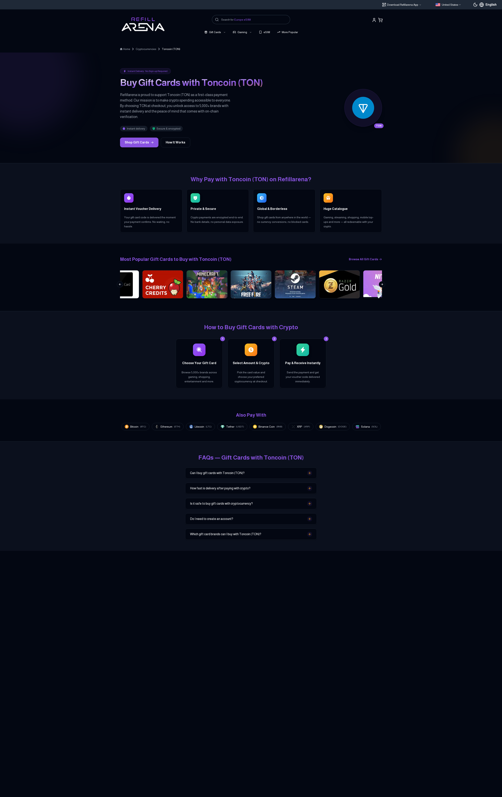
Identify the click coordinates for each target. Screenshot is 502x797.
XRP (303, 426)
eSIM (267, 32)
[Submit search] (217, 20)
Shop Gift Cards (137, 142)
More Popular (290, 32)
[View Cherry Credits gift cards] (162, 284)
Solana (369, 426)
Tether (235, 426)
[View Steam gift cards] (295, 284)
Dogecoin (335, 426)
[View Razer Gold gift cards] (339, 284)
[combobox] (448, 5)
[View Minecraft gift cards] (206, 284)
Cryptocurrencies (146, 49)
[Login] (374, 20)
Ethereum (170, 426)
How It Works (175, 142)
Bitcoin (138, 426)
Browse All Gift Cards (363, 259)
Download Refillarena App (402, 4)
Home (126, 49)
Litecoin (203, 426)
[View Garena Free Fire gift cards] (251, 284)
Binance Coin (270, 426)
